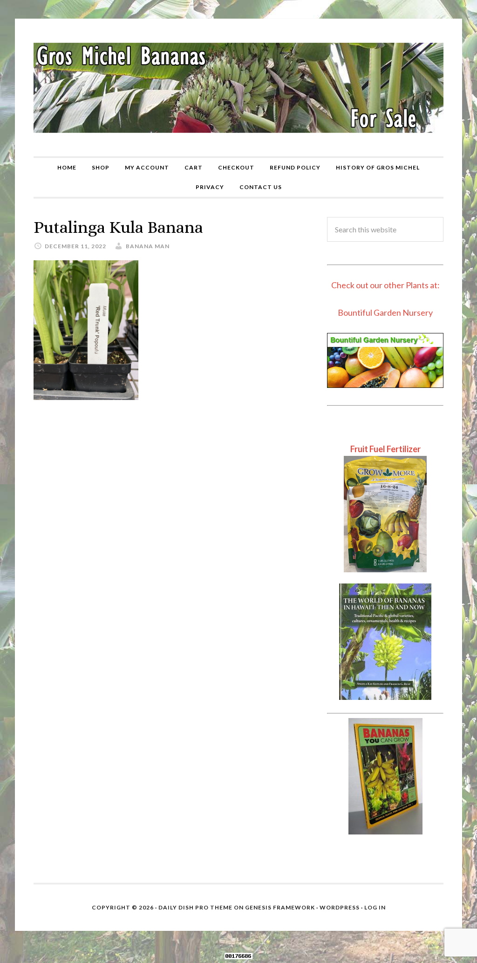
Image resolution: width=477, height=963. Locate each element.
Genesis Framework (280, 907)
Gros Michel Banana (238, 87)
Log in (375, 907)
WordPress (340, 907)
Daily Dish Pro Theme (195, 907)
